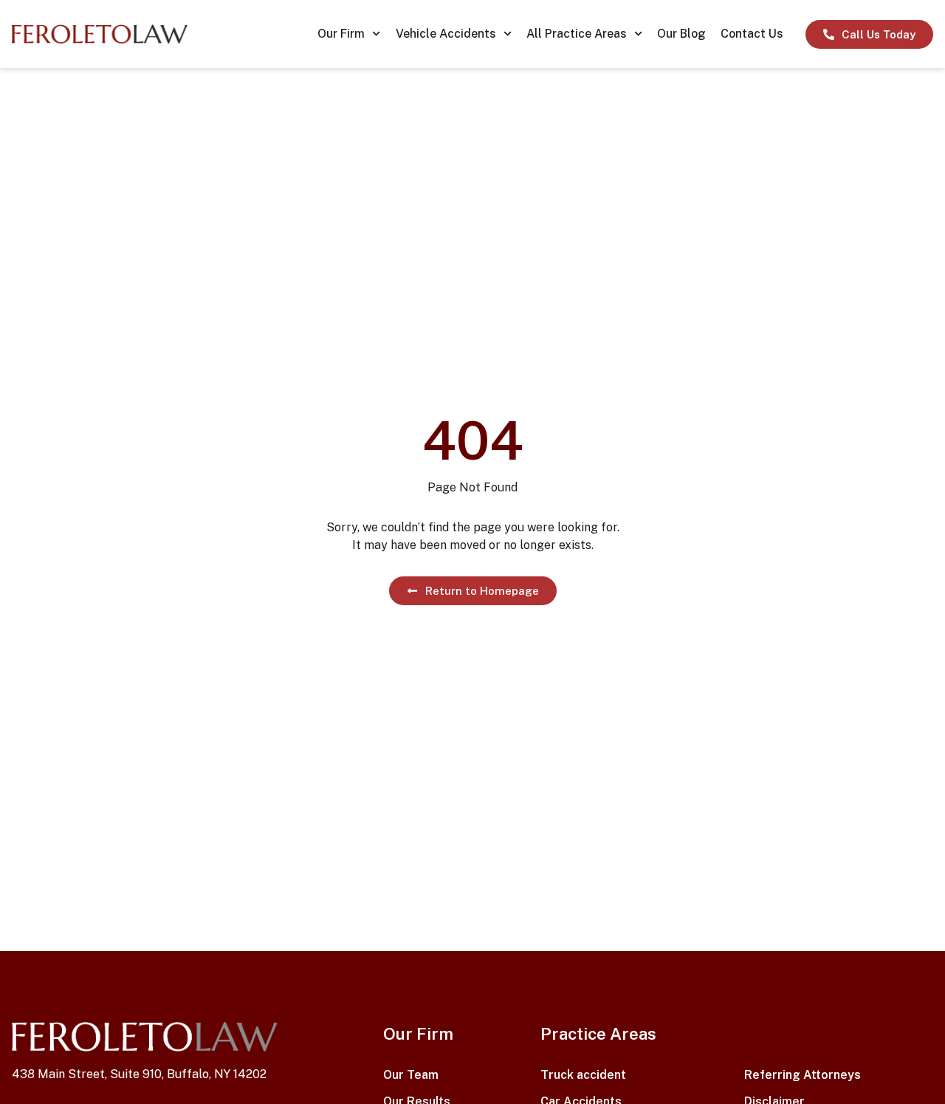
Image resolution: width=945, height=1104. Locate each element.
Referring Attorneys (802, 1075)
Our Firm (341, 34)
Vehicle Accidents (446, 34)
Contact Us (752, 34)
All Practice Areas (576, 34)
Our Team (411, 1075)
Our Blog (681, 34)
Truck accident (583, 1075)
